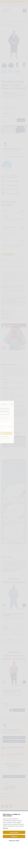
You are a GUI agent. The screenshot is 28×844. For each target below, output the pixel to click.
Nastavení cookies (14, 840)
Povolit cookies (14, 832)
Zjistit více (5, 828)
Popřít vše (14, 836)
